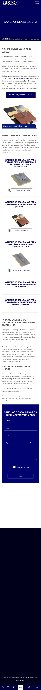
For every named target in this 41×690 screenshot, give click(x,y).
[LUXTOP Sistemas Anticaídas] (11, 3)
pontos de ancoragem (21, 78)
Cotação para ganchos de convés (20, 95)
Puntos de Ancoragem (31, 39)
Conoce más (20, 522)
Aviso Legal (25, 467)
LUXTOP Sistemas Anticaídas (12, 39)
